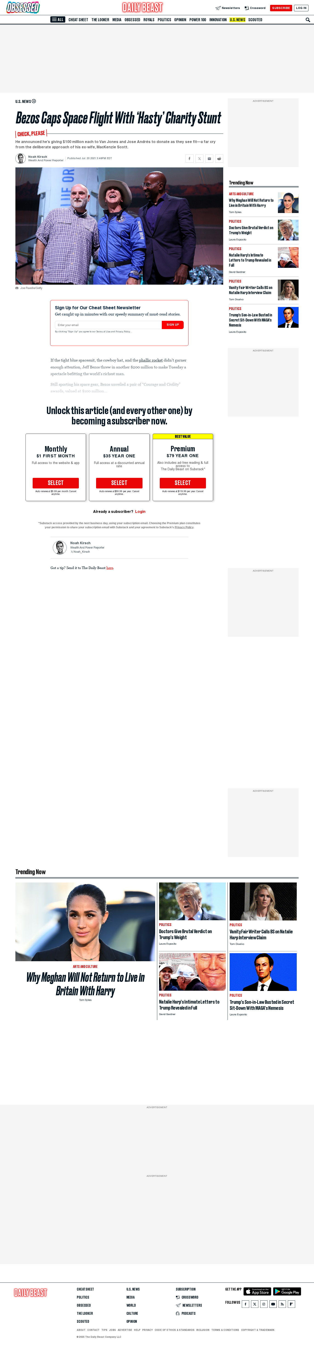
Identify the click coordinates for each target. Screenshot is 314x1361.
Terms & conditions (225, 1330)
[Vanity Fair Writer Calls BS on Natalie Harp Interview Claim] (288, 299)
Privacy (147, 1330)
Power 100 (197, 20)
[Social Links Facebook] (245, 1305)
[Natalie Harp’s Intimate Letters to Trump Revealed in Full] (288, 267)
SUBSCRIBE (281, 8)
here (109, 568)
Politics (164, 20)
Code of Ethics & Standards (174, 1330)
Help (137, 1330)
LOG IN (301, 8)
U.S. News (237, 20)
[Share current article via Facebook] (190, 159)
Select (56, 483)
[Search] (308, 20)
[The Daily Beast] (143, 8)
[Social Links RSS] (282, 1305)
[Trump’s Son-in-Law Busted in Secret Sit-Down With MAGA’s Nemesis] (288, 326)
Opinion (180, 20)
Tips (104, 1330)
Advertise (125, 1330)
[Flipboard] (291, 1305)
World (131, 1305)
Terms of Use (103, 332)
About (81, 1330)
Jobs (112, 1330)
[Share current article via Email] (209, 159)
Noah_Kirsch (82, 552)
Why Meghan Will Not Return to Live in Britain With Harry (85, 984)
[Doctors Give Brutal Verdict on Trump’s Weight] (288, 239)
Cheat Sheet (78, 20)
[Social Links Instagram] (264, 1305)
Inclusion (202, 1330)
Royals (148, 20)
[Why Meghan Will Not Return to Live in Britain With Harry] (288, 212)
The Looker (100, 20)
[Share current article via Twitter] (199, 159)
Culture (132, 1313)
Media (116, 20)
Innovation (218, 20)
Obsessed (132, 20)
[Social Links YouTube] (273, 1305)
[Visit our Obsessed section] (38, 8)
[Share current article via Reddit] (219, 159)
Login (140, 511)
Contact (93, 1330)
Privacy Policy (123, 332)
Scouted (255, 20)
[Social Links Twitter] (254, 1305)
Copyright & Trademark (258, 1330)
